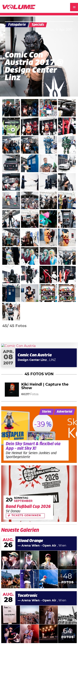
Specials (38, 24)
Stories (46, 411)
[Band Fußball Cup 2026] (39, 493)
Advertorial (64, 411)
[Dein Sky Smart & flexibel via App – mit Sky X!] (39, 434)
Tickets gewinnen (26, 515)
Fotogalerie (17, 24)
